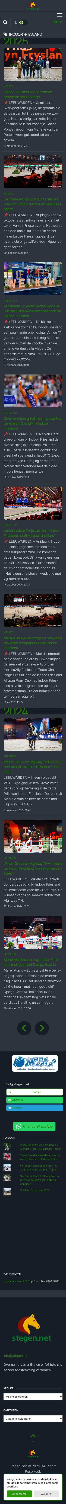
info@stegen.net (16, 1356)
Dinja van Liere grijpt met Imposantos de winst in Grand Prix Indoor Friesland (32, 423)
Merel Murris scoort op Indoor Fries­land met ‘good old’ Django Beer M (32, 962)
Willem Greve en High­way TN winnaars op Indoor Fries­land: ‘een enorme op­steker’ (33, 868)
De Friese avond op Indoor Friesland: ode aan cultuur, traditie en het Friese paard (32, 204)
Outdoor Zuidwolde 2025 (34, 1190)
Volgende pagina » (42, 1028)
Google (37, 1092)
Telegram (17, 1107)
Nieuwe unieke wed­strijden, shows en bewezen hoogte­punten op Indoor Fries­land (33, 643)
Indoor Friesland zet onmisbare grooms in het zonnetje (28, 94)
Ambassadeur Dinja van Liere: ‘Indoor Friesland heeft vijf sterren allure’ (32, 533)
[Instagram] (60, 22)
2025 (16, 41)
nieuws (8, 86)
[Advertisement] (33, 1234)
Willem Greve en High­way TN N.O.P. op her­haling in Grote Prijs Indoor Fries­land (33, 766)
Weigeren (46, 1494)
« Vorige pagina (24, 1028)
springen (10, 756)
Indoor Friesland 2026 (16, 1281)
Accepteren (19, 1494)
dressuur (10, 300)
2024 (16, 711)
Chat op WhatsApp (38, 1126)
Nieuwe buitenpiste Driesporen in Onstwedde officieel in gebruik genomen (39, 1180)
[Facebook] (55, 22)
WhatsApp (17, 1100)
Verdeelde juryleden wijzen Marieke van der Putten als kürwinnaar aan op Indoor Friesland (32, 311)
